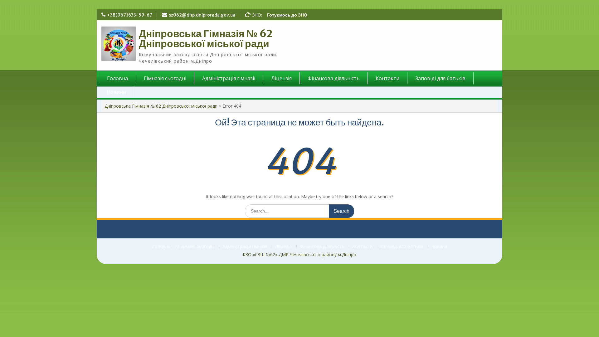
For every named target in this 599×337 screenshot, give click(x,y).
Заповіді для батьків (440, 78)
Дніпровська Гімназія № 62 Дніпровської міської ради (206, 38)
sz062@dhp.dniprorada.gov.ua (202, 15)
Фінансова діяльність (334, 78)
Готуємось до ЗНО (287, 15)
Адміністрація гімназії (228, 78)
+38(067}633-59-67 (129, 15)
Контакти (387, 78)
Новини (116, 92)
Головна (117, 78)
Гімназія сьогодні (165, 78)
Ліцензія (281, 78)
